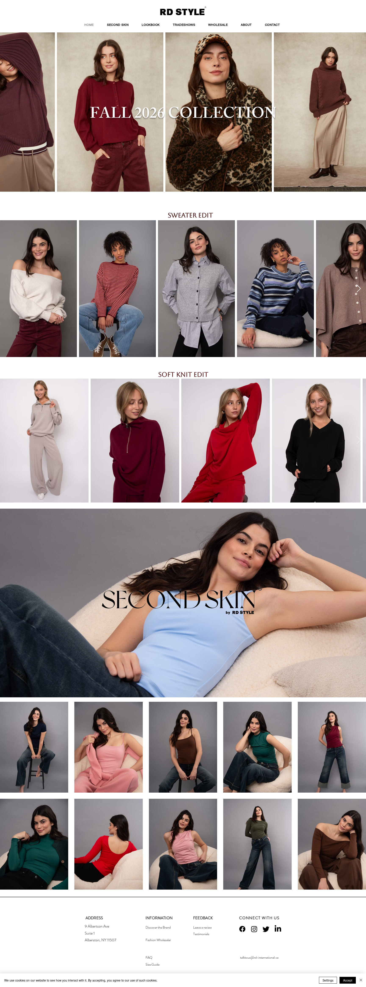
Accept (347, 980)
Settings (328, 980)
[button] (151, 25)
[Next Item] (358, 289)
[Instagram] (254, 929)
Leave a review (202, 927)
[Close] (360, 980)
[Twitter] (266, 929)
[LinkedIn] (278, 929)
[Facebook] (242, 929)
